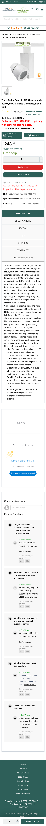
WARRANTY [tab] (23, 250)
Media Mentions (23, 773)
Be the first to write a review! (23, 473)
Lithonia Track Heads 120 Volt (16, 37)
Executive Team (23, 781)
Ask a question (34, 114)
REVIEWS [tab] (23, 228)
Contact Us (23, 769)
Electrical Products (19, 34)
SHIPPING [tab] (23, 243)
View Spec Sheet (11, 135)
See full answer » (25, 551)
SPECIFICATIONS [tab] (23, 221)
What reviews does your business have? (25, 664)
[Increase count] (41, 157)
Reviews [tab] (21, 422)
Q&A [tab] (23, 236)
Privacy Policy (23, 789)
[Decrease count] (41, 160)
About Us (23, 765)
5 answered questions (33, 112)
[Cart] (37, 9)
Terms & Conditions (23, 793)
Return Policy (23, 785)
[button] (23, 27)
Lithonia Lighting (35, 34)
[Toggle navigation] (41, 9)
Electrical (5, 34)
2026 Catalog (23, 777)
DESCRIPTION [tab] (23, 214)
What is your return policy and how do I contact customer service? (26, 621)
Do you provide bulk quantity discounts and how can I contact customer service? (24, 529)
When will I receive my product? (24, 707)
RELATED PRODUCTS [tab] (23, 258)
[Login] (32, 9)
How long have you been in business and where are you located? (26, 575)
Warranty (36, 135)
